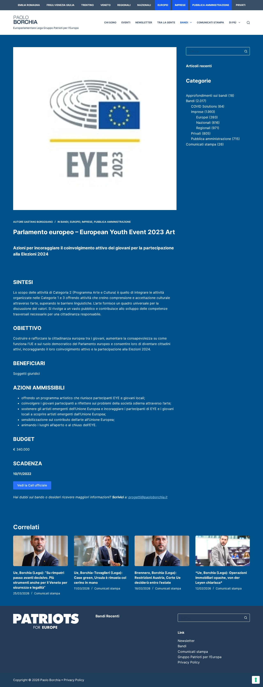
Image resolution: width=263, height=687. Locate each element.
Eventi (125, 22)
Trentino (87, 5)
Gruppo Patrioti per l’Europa (199, 657)
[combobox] (214, 51)
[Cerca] (248, 22)
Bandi (184, 22)
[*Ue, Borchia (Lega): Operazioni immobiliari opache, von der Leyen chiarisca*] (222, 551)
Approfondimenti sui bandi (206, 95)
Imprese (180, 5)
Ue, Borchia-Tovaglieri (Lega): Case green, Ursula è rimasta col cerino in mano (100, 578)
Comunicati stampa (210, 22)
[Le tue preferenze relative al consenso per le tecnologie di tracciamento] (256, 680)
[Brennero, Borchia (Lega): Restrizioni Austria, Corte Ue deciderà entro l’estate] (162, 551)
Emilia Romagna (29, 5)
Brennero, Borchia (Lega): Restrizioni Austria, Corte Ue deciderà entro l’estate (158, 578)
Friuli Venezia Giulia (60, 5)
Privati (240, 5)
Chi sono (110, 22)
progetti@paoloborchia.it (147, 497)
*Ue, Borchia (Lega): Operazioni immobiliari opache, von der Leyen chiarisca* (221, 578)
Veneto (105, 5)
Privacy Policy (189, 662)
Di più (232, 22)
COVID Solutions (204, 106)
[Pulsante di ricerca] (246, 51)
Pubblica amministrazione (210, 5)
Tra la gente (166, 22)
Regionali (123, 5)
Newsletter (143, 22)
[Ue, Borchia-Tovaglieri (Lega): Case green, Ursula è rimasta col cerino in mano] (101, 551)
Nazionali (144, 5)
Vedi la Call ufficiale (32, 485)
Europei (163, 5)
